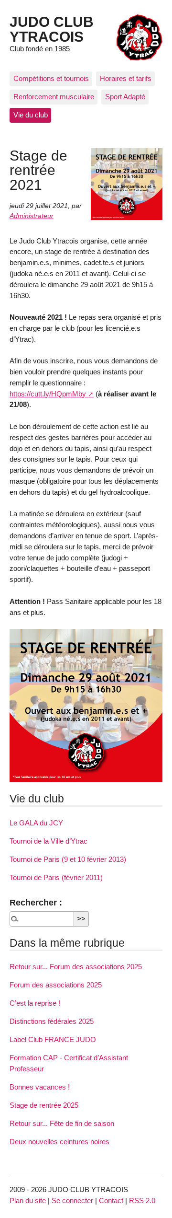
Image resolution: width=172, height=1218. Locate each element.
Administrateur (32, 216)
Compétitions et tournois (51, 78)
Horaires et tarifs (125, 78)
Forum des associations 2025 (56, 985)
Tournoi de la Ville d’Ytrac (48, 841)
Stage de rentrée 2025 (44, 1105)
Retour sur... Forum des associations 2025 (76, 967)
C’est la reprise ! (35, 1003)
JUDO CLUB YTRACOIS (52, 28)
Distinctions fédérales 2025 (52, 1021)
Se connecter (72, 1200)
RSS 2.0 (142, 1200)
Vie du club (30, 115)
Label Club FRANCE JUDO (53, 1039)
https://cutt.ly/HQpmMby (48, 394)
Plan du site (28, 1200)
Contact (111, 1200)
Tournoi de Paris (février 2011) (56, 877)
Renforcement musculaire (53, 97)
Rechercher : (36, 902)
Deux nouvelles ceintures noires (59, 1141)
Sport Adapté (125, 97)
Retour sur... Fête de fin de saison (62, 1123)
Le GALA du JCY (36, 823)
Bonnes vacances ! (40, 1087)
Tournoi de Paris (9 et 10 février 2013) (68, 859)
